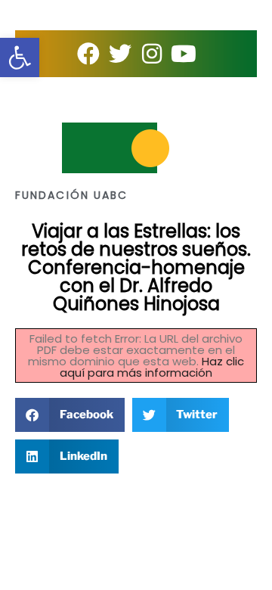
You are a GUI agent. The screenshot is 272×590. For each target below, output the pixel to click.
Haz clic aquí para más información (152, 366)
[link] (19, 57)
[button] (70, 415)
